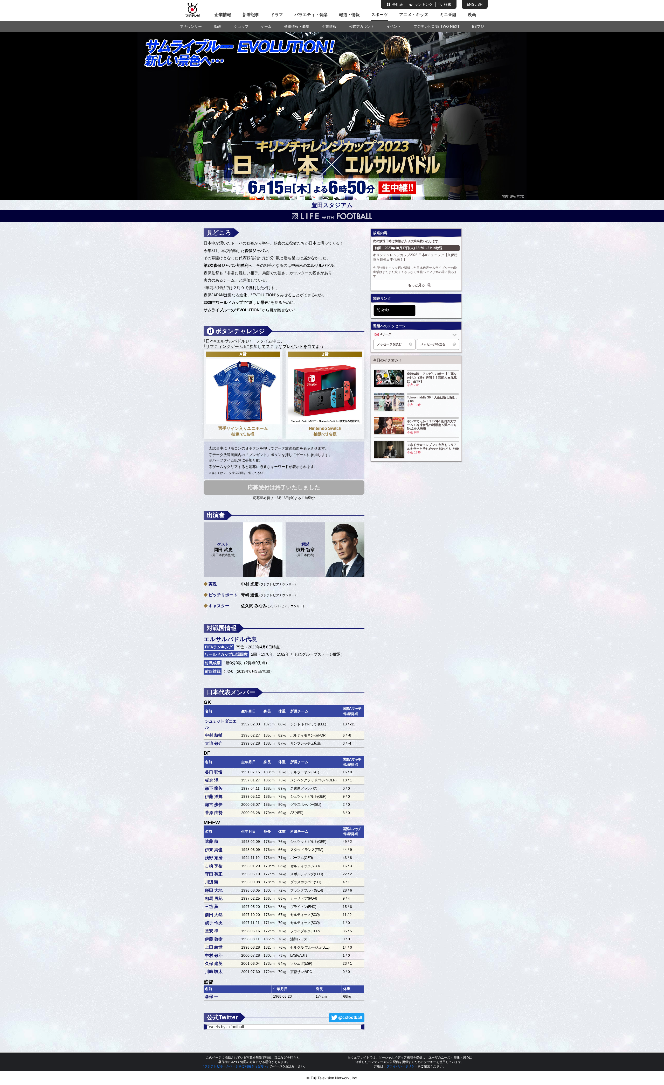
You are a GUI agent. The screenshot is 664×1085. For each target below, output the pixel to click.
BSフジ (478, 26)
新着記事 (251, 14)
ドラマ (277, 14)
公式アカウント (361, 26)
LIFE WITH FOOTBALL (332, 216)
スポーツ (379, 14)
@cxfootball (350, 1017)
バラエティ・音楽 (311, 14)
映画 (472, 14)
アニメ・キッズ (413, 14)
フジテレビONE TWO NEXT (436, 26)
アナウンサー (191, 26)
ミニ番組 (448, 14)
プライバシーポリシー (402, 1066)
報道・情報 (349, 14)
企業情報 (223, 14)
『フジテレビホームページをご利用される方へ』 (235, 1066)
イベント (393, 26)
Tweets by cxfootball (225, 1027)
